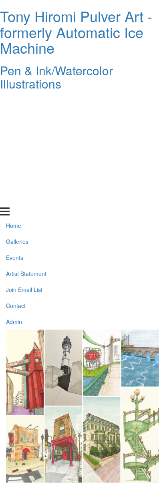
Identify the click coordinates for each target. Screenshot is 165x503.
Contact (16, 182)
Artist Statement (26, 150)
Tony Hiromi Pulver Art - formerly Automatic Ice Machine (76, 32)
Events (14, 134)
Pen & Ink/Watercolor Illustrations (56, 77)
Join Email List (24, 166)
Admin (14, 198)
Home (13, 102)
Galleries (17, 118)
